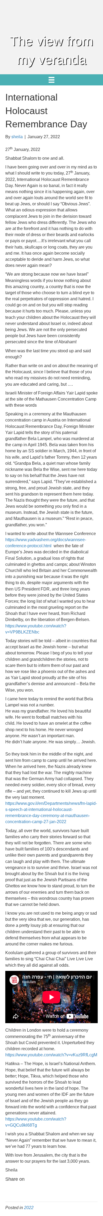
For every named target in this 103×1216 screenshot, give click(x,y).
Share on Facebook (11, 1190)
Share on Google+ (37, 1190)
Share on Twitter (24, 1190)
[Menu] (51, 79)
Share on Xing (75, 1190)
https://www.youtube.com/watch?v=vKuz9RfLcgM (51, 1055)
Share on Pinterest (62, 1190)
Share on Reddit (88, 1190)
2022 (29, 1207)
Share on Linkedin (50, 1190)
